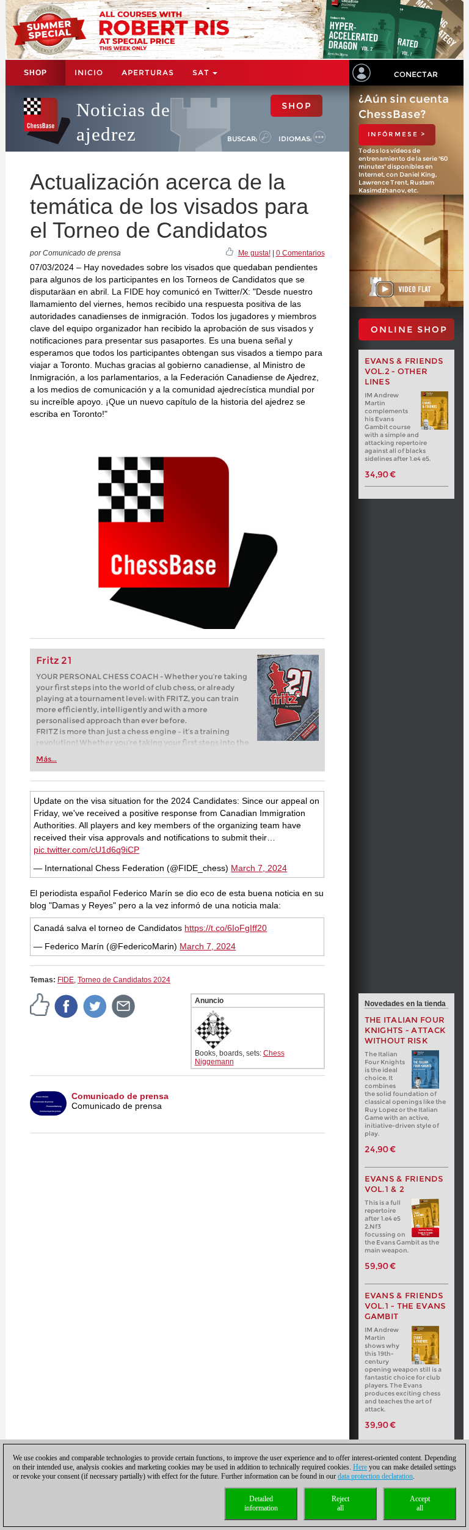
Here (360, 1467)
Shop (35, 72)
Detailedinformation (261, 1503)
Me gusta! (254, 253)
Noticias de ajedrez (123, 122)
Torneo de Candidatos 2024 (124, 980)
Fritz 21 (54, 660)
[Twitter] (95, 1005)
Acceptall (420, 1503)
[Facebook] (66, 1005)
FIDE (65, 980)
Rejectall (340, 1503)
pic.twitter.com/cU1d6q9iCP (86, 850)
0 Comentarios (300, 253)
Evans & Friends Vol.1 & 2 (404, 1184)
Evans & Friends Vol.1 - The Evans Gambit (405, 1306)
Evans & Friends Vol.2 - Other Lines (404, 371)
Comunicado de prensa (120, 1096)
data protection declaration (375, 1476)
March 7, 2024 (259, 868)
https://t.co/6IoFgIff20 (225, 928)
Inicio (89, 72)
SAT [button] (201, 72)
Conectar (416, 74)
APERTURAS (148, 72)
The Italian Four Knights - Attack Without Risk (405, 1030)
